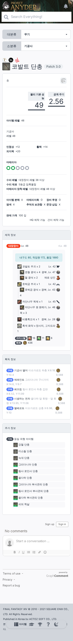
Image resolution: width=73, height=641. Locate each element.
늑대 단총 (23, 458)
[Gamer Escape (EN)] (17, 60)
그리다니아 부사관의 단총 (33, 484)
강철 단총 (23, 444)
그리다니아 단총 (27, 464)
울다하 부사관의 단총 (30, 497)
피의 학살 (23, 504)
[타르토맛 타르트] (11, 60)
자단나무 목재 (30, 301)
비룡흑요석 (28, 319)
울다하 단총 (25, 478)
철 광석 (29, 277)
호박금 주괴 (29, 284)
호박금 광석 (31, 289)
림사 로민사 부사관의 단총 (33, 491)
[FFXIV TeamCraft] (4, 60)
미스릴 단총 (25, 451)
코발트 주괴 (29, 266)
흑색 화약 (27, 325)
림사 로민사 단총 (28, 471)
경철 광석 (30, 272)
